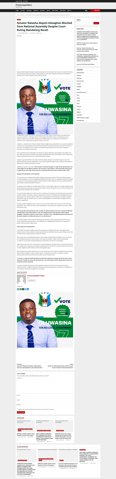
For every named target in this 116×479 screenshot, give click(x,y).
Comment (19, 378)
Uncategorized (80, 120)
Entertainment (80, 81)
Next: (60, 365)
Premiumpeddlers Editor (23, 33)
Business (36, 10)
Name (18, 395)
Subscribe (96, 10)
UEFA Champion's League (83, 117)
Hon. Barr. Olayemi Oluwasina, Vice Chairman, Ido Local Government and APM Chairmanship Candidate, (87, 49)
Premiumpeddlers (24, 5)
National (29, 10)
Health (69, 10)
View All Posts (31, 280)
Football (79, 84)
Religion (42, 10)
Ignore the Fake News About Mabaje (85, 64)
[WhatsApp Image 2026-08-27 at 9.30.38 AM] (45, 106)
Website (19, 404)
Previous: (29, 365)
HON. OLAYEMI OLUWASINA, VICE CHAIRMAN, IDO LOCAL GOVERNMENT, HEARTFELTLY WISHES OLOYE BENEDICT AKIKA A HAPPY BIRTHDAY (44, 437)
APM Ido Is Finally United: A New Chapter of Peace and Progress (26, 434)
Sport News (55, 10)
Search (78, 19)
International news (81, 92)
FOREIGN (79, 86)
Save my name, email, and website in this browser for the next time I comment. (36, 409)
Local (78, 95)
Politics (22, 10)
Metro (48, 10)
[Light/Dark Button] (86, 10)
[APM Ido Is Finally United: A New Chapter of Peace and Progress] (26, 426)
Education (63, 10)
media (45, 430)
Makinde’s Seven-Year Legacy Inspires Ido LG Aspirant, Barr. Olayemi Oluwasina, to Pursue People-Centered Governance (63, 436)
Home (17, 10)
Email (18, 400)
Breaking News (21, 429)
